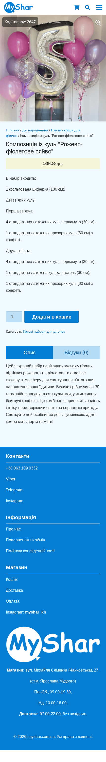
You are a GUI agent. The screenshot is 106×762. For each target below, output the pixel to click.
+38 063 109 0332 (22, 468)
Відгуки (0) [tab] (76, 352)
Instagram (14, 501)
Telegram (14, 490)
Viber (10, 479)
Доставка (14, 590)
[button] (87, 7)
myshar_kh (35, 612)
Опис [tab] (29, 352)
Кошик (12, 579)
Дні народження (35, 130)
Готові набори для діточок (44, 331)
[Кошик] (76, 7)
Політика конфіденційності (30, 551)
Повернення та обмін (25, 540)
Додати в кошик (51, 317)
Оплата (12, 601)
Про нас (13, 529)
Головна (12, 130)
